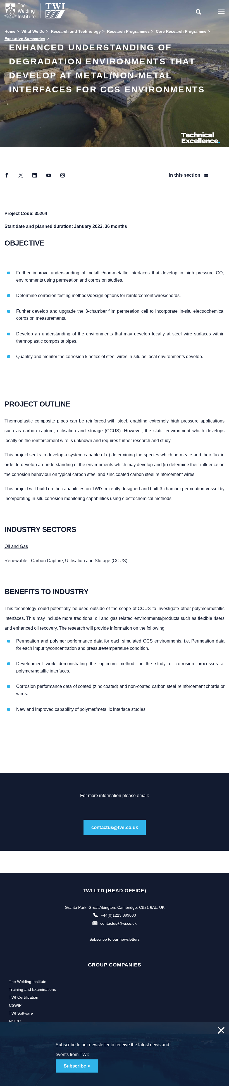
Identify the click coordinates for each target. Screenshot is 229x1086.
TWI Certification (23, 997)
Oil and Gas (16, 546)
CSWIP (15, 1005)
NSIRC (15, 1021)
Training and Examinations (32, 989)
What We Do (33, 31)
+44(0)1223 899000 (118, 915)
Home (9, 31)
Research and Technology (76, 31)
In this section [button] (185, 175)
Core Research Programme (181, 31)
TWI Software (21, 1013)
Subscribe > (77, 1066)
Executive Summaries (24, 38)
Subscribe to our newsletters (114, 939)
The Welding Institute (27, 981)
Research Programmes (128, 31)
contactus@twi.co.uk (114, 827)
